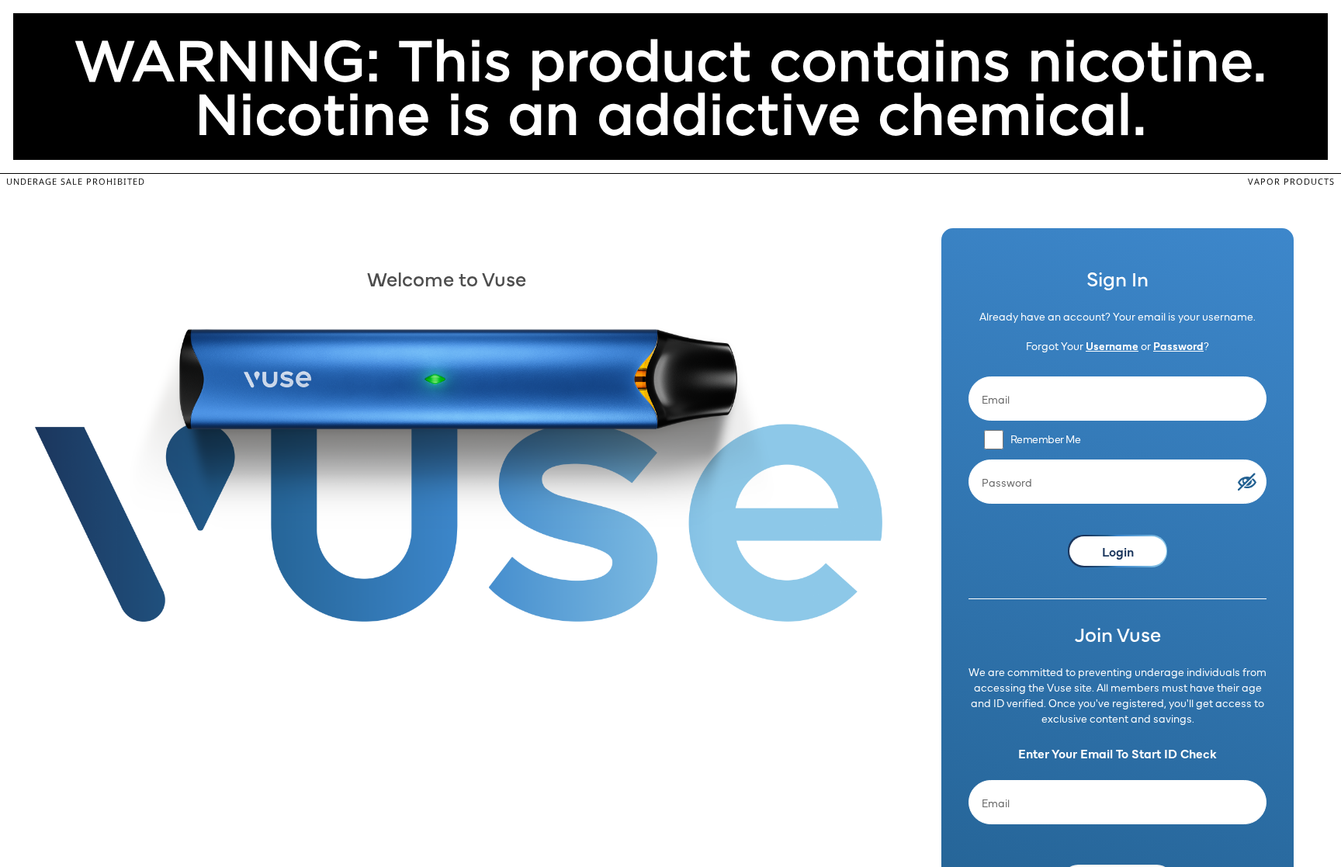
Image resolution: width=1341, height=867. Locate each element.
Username (1112, 345)
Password (1178, 345)
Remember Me (1045, 439)
